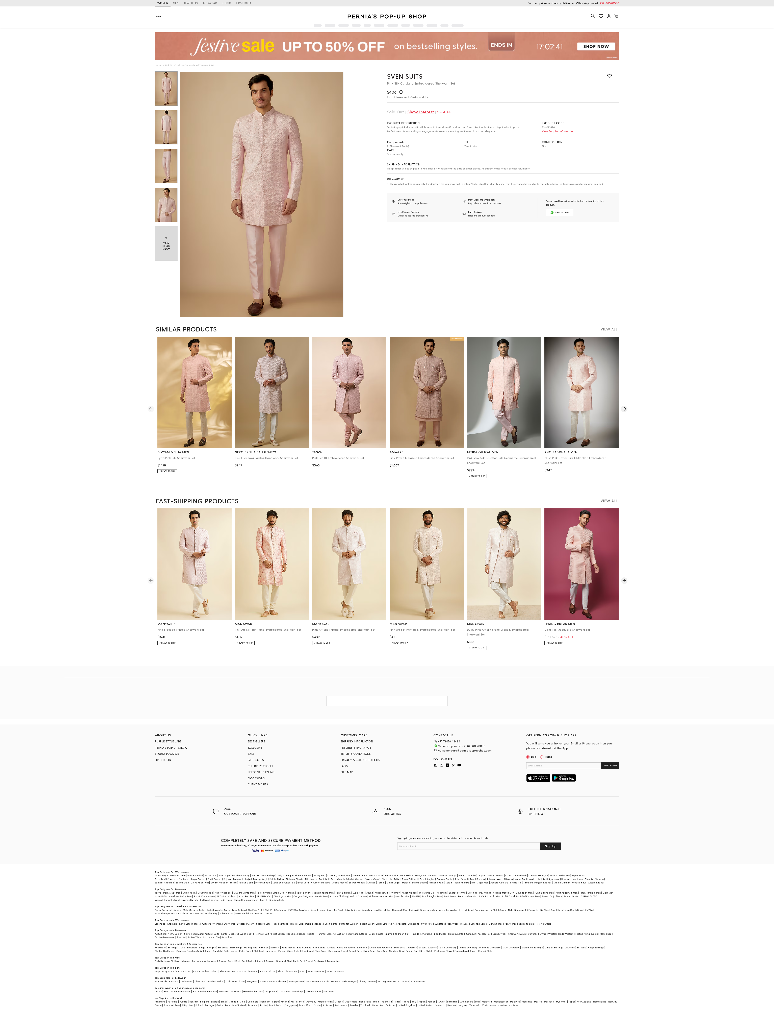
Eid (194, 991)
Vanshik (290, 892)
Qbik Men (608, 892)
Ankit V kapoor (223, 892)
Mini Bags (369, 951)
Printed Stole (485, 951)
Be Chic (544, 910)
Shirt (280, 971)
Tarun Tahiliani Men (590, 892)
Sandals (217, 951)
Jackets (401, 923)
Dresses (241, 923)
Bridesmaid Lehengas (311, 923)
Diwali (158, 991)
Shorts (310, 933)
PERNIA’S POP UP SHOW (171, 747)
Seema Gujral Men (552, 896)
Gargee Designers (303, 896)
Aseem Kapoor (596, 882)
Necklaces (160, 947)
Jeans (372, 933)
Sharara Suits (226, 961)
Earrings (172, 947)
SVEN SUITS (405, 76)
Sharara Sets (263, 923)
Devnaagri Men (524, 892)
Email (534, 756)
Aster (314, 910)
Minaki (414, 910)
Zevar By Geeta (335, 910)
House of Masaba (320, 882)
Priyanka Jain (262, 882)
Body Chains (304, 947)
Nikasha (508, 879)
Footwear (208, 937)
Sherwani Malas (517, 933)
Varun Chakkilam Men (246, 900)
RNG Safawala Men (489, 896)
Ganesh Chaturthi (253, 991)
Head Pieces (288, 947)
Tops (275, 923)
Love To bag (239, 910)
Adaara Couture (499, 882)
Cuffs (182, 947)
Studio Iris (515, 882)
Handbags (270, 951)
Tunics (293, 923)
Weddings (297, 991)
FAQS (344, 766)
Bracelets (192, 947)
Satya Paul (210, 875)
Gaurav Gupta (445, 879)
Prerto (258, 913)
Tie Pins (258, 933)
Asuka (369, 892)
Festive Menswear (165, 937)
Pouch (281, 951)
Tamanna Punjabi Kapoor (537, 882)
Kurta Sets (184, 923)
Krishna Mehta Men (503, 892)
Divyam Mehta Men (244, 892)
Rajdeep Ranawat (233, 879)
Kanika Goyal (246, 882)
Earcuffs (275, 947)
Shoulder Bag (396, 951)
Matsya (371, 882)
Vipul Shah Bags (574, 910)
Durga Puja (271, 991)
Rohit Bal (324, 879)
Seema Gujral (372, 879)
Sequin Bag (412, 951)
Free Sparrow (296, 981)
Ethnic (543, 933)
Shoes (208, 951)
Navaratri (224, 991)
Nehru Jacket (175, 933)
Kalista (499, 875)
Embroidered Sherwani (245, 971)
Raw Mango (161, 875)
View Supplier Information (558, 131)
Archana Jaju (436, 882)
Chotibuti (200, 981)
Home (158, 65)
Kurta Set (240, 961)
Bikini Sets (381, 923)
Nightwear (452, 923)
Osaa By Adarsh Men (339, 875)
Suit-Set (341, 933)
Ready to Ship (526, 923)
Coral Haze (557, 910)
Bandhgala (440, 933)
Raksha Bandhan (207, 991)
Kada (200, 951)
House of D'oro (400, 910)
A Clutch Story (498, 910)
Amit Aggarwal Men (566, 892)
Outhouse (280, 910)
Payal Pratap (198, 879)
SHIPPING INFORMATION (357, 741)
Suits (216, 933)
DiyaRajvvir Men (282, 896)
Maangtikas (250, 947)
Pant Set (181, 937)
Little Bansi (187, 981)
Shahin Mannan (561, 882)
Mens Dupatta (456, 933)
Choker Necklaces (164, 951)
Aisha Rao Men (246, 896)
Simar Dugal (393, 882)
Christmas (284, 991)
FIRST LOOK (243, 2)
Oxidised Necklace (186, 951)
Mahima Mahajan (538, 875)
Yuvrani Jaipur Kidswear (273, 981)
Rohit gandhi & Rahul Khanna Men (315, 892)
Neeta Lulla (535, 879)
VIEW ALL (609, 329)
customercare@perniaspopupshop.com (464, 750)
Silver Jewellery (510, 947)
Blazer (272, 971)
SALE (251, 753)
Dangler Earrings (554, 947)
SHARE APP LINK (610, 765)
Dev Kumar (485, 892)
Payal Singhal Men (432, 896)
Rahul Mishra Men (467, 896)
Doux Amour (481, 910)
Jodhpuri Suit (402, 933)
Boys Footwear (316, 971)
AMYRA (589, 910)
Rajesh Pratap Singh (256, 879)
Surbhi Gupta (419, 882)
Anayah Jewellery (449, 910)
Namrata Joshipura (572, 879)
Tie (218, 937)
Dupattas (440, 923)
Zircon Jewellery (428, 947)
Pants (224, 933)
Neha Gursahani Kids (317, 981)
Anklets (331, 947)
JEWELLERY (190, 2)
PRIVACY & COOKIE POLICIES (360, 760)
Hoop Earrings (596, 947)
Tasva (158, 892)
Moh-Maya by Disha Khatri (198, 910)
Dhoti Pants (331, 923)
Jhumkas (570, 947)
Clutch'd (268, 910)
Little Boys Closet (235, 981)
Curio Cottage (163, 910)
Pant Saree (511, 923)
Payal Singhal (427, 879)
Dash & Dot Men (172, 892)
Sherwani (197, 933)
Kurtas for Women (212, 923)
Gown (250, 923)
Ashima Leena (494, 879)
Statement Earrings (532, 947)
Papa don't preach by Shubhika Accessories (179, 913)
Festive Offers (543, 923)
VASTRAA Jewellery (298, 910)
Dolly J (280, 875)
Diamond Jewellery (489, 947)
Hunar (322, 910)
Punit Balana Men (544, 892)
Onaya (453, 875)
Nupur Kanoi (578, 875)
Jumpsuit (471, 933)
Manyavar (420, 875)
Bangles (211, 947)
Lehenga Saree (479, 923)
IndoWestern (566, 933)
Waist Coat (246, 933)
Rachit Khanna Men (204, 896)
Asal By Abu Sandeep (263, 875)
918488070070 (609, 3)
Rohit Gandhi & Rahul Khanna (347, 879)
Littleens (335, 981)
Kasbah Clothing (339, 896)
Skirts (392, 923)
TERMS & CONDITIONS (356, 753)
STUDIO (226, 2)
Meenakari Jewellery (380, 947)
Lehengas (160, 923)
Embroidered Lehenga (204, 961)
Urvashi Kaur (579, 882)
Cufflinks (533, 933)
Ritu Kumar (311, 879)
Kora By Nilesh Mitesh (272, 900)
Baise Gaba (391, 875)
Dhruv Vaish (189, 892)
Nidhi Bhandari (516, 910)
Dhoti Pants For (295, 961)
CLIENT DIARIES (258, 784)
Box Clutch (426, 951)
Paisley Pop (211, 913)
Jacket (263, 971)
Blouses (464, 923)
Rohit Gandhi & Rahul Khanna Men (521, 896)
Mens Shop (606, 933)
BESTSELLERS (256, 741)
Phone (548, 756)
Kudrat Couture (358, 896)
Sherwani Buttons (357, 933)
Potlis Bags (245, 951)
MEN (176, 2)
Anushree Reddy (241, 875)
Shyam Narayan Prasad (224, 882)
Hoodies (291, 933)
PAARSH (416, 896)
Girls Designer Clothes (167, 961)
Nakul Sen (564, 875)
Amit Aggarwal (551, 879)
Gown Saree (495, 923)
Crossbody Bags (337, 951)
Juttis (234, 951)
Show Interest (420, 111)
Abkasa (232, 896)
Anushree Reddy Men (180, 896)
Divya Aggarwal (200, 882)
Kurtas (208, 933)
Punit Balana (215, 879)
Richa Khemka (461, 882)
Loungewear (499, 933)
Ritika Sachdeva (244, 913)
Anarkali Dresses (265, 961)
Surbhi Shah (182, 882)
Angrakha (426, 933)
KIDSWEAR (210, 2)
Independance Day (180, 991)
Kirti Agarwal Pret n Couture (393, 981)
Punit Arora (450, 896)
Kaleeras (263, 947)
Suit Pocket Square (275, 933)
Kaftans (284, 923)
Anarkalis (172, 923)
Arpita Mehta (339, 882)
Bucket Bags (355, 951)
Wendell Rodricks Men (167, 900)
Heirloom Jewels (346, 947)
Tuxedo (415, 933)
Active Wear (194, 937)
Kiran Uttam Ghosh (515, 875)
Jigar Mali (482, 882)
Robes (302, 933)
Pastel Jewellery (447, 947)
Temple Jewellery (468, 947)
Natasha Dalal (177, 875)
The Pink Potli (255, 910)
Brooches (227, 937)
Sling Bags (320, 951)
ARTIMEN (221, 896)
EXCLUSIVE (255, 747)
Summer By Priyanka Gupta (368, 875)
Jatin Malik (161, 896)
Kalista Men (321, 896)
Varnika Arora (222, 910)
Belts (226, 951)
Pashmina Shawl (443, 951)
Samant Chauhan (164, 882)
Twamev (395, 892)
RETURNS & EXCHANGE (356, 747)
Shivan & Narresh (437, 875)
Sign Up (550, 846)
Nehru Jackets (210, 971)
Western (552, 933)
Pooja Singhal (195, 875)
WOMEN (162, 2)
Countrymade (205, 892)
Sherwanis (229, 923)
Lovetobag (467, 910)
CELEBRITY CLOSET (261, 766)
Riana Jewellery (428, 910)
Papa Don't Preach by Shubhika (172, 879)
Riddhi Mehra (276, 879)
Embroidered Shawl (465, 951)
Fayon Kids (161, 981)
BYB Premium (418, 981)
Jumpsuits (413, 923)
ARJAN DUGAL (264, 896)
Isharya (177, 910)
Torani (381, 882)
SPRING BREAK (589, 896)
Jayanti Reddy (486, 875)
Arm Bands (319, 947)
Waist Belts (293, 951)
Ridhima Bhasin (294, 879)
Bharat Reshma (457, 892)
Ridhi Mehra (406, 875)
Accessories (484, 933)
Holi (166, 991)
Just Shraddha (382, 910)
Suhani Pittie (226, 913)
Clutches (258, 951)
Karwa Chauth (313, 991)
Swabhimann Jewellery (359, 910)
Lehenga (185, 961)
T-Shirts (320, 933)
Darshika (472, 892)
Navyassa (252, 981)
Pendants (362, 947)
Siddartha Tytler (391, 879)
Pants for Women (348, 923)
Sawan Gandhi (357, 882)
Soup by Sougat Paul (284, 882)
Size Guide (444, 112)
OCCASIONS (256, 778)
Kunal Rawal (381, 892)
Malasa (406, 882)
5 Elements (532, 910)
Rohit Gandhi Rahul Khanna (470, 879)
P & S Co (173, 981)
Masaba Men (402, 896)
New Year (329, 991)
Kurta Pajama (385, 933)
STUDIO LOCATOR (167, 753)
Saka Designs (349, 981)
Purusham (441, 892)
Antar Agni (224, 875)
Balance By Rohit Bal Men (195, 900)
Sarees (196, 923)
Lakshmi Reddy (215, 981)
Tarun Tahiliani (410, 879)
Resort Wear (367, 923)
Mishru (553, 875)
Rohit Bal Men (343, 892)
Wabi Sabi (358, 892)
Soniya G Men (571, 896)
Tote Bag (382, 951)
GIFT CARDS (256, 760)
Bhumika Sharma (594, 879)
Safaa (448, 882)
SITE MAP (347, 772)
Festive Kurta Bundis (586, 933)
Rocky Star (320, 875)
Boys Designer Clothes (167, 971)
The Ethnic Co (426, 892)
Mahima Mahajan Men (381, 896)
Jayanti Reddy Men (221, 900)
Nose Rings (236, 947)
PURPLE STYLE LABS (168, 741)
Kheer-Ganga (409, 892)
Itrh (473, 882)
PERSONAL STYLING (261, 772)
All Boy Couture (367, 981)
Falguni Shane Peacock (299, 875)
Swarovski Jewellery (405, 947)
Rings (202, 947)
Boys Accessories (336, 971)
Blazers (331, 933)
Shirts (187, 933)
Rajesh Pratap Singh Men (270, 892)
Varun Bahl (521, 879)
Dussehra (236, 991)
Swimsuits (427, 923)
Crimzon (268, 913)
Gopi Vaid (303, 882)
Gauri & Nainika (467, 875)
